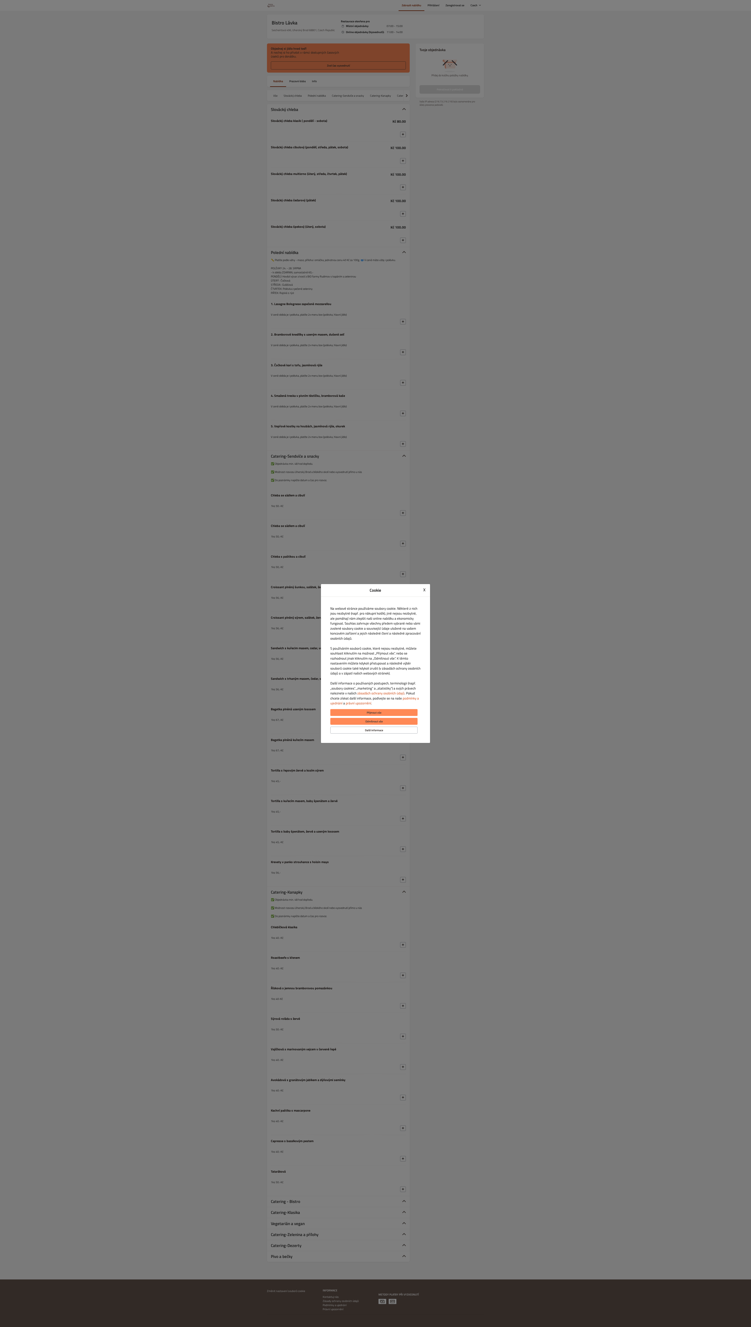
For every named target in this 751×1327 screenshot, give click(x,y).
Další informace (374, 730)
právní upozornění (358, 703)
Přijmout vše (374, 712)
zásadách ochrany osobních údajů (380, 693)
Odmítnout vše (374, 721)
